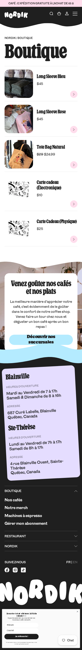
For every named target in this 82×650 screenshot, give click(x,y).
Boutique (13, 491)
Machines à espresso (23, 515)
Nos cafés (13, 499)
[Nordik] (16, 14)
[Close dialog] (77, 611)
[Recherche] (51, 13)
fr (68, 562)
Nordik (10, 38)
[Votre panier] (59, 13)
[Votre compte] (67, 13)
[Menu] (74, 13)
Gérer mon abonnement (26, 523)
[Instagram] (15, 571)
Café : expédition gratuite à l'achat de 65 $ (41, 3)
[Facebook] (7, 571)
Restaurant (15, 536)
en (75, 562)
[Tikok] (23, 571)
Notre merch (16, 507)
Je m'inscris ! (21, 636)
